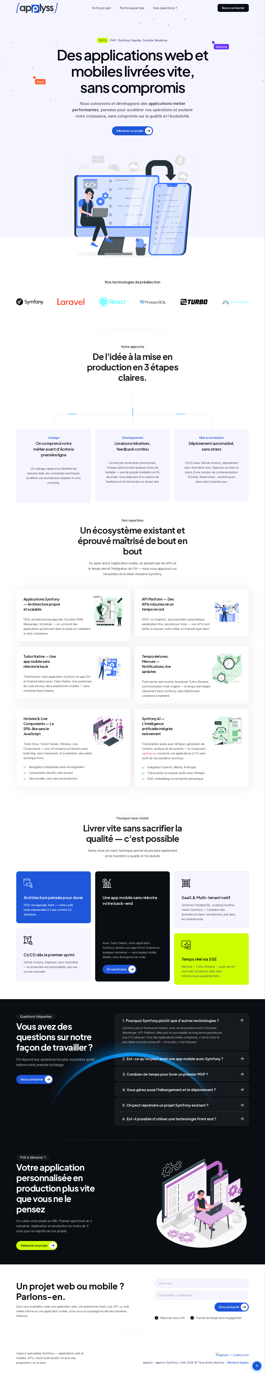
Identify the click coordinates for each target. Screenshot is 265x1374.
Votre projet (101, 8)
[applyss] (172, 1354)
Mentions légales (238, 1362)
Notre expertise (132, 8)
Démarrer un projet (129, 131)
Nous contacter (233, 8)
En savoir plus (117, 969)
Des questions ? (165, 8)
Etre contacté (229, 1307)
